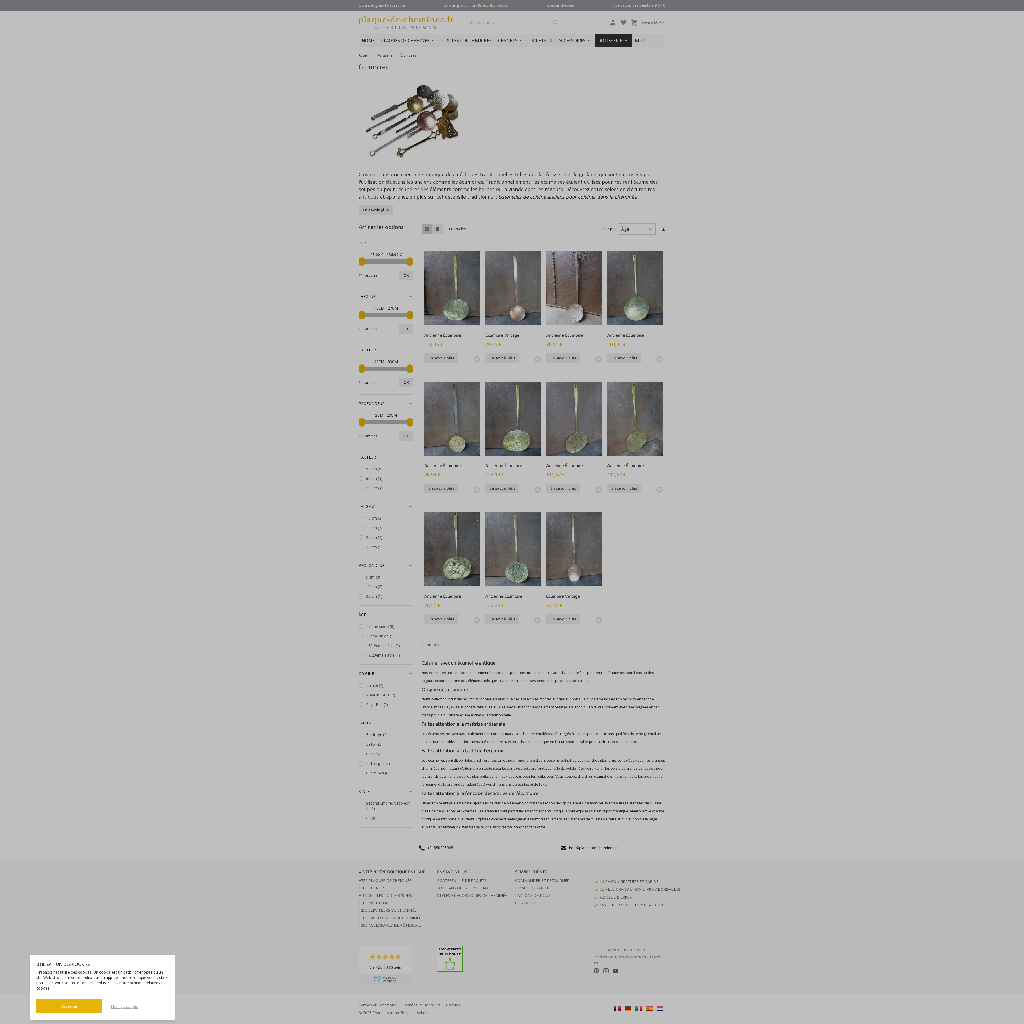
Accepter (69, 1006)
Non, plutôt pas (124, 1006)
